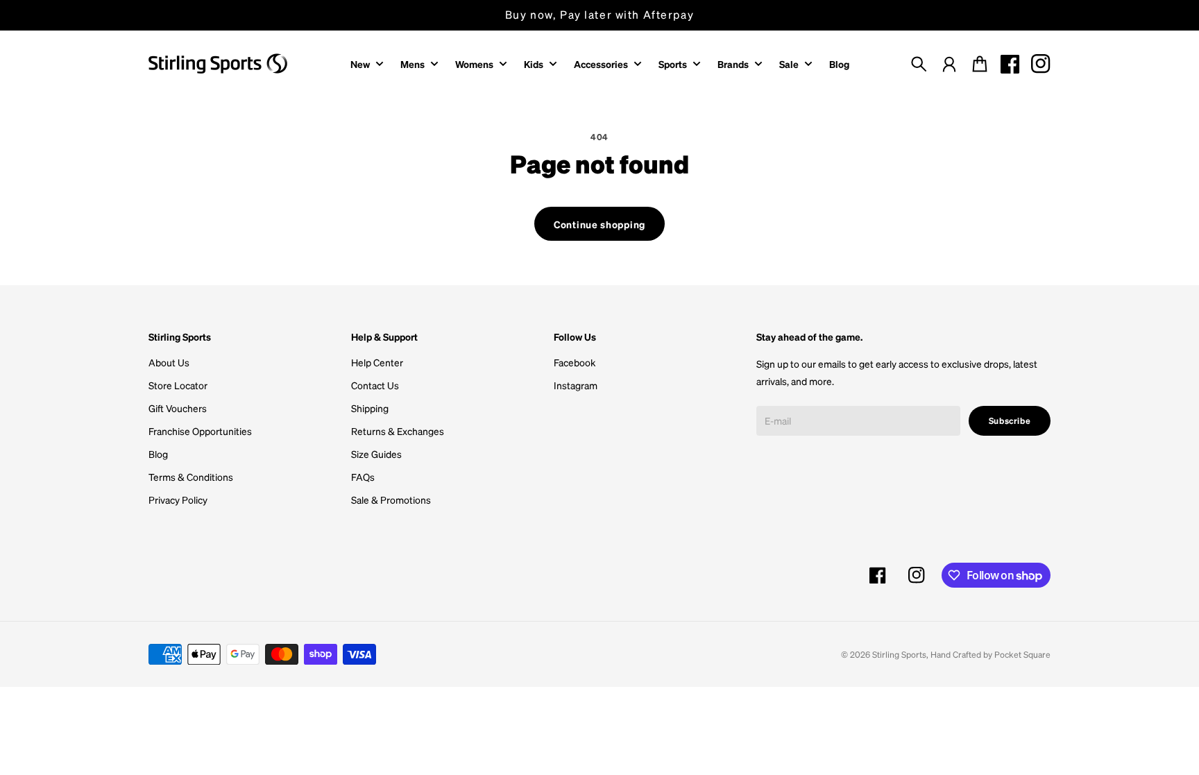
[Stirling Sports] (217, 63)
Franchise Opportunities (200, 431)
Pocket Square (1022, 654)
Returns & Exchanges (397, 431)
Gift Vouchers (177, 408)
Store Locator (177, 385)
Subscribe (1010, 420)
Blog (158, 454)
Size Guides (376, 454)
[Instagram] (1041, 64)
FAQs (363, 476)
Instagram (575, 385)
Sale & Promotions (391, 499)
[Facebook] (1010, 64)
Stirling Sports (899, 654)
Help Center (377, 362)
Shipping (370, 408)
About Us (168, 362)
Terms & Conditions (190, 476)
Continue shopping (599, 224)
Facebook (574, 362)
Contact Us (375, 385)
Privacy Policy (177, 499)
